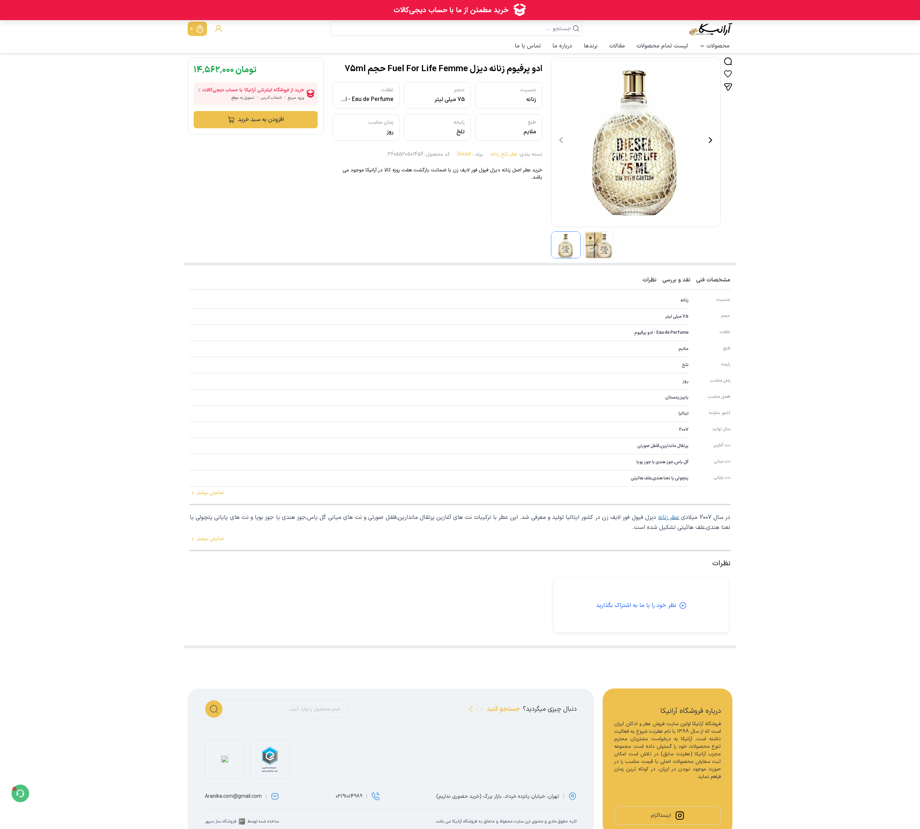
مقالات (617, 46)
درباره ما (562, 46)
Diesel (464, 154)
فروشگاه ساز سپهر (220, 821)
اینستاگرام (661, 815)
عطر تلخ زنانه (504, 154)
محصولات (718, 46)
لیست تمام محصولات (662, 46)
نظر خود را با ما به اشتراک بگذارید (636, 605)
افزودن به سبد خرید (261, 119)
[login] (218, 29)
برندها (591, 46)
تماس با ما (528, 46)
